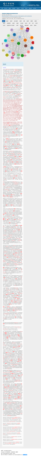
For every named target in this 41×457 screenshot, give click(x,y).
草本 (16, 371)
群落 (3, 155)
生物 (8, 354)
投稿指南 (13, 8)
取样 (3, 181)
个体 (16, 98)
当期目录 (18, 8)
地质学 (13, 23)
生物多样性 (12, 153)
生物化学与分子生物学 (10, 25)
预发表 (26, 8)
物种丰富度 (7, 69)
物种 (4, 81)
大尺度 (18, 107)
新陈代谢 (16, 347)
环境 (17, 94)
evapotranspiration (8, 118)
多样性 (14, 245)
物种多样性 (15, 107)
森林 (7, 153)
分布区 (10, 213)
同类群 (5, 391)
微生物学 (21, 25)
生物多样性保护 (11, 151)
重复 (15, 255)
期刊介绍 (5, 8)
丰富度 (18, 85)
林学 (29, 23)
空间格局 (10, 237)
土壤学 (17, 25)
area (19, 327)
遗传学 (31, 25)
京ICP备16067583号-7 (8, 450)
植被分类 (13, 155)
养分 (7, 360)
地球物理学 (9, 23)
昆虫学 (26, 23)
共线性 (8, 238)
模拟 (9, 208)
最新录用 (30, 8)
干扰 (10, 361)
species (15, 417)
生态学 (4, 25)
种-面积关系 (9, 139)
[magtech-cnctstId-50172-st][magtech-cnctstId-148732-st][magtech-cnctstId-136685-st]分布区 (12, 83)
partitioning (5, 239)
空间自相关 (14, 230)
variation (19, 238)
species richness (17, 326)
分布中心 (19, 219)
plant (4, 328)
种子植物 (5, 313)
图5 (3, 320)
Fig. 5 (4, 325)
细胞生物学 (27, 25)
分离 (17, 238)
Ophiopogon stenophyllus (7, 372)
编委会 (10, 8)
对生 (13, 106)
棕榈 (5, 402)
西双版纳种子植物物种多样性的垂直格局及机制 (10, 13)
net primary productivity (10, 117)
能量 (10, 92)
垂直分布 (19, 164)
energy (7, 95)
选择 (21, 255)
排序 (9, 255)
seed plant (6, 443)
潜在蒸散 (14, 104)
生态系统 (18, 153)
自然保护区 (10, 259)
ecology (12, 94)
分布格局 (15, 69)
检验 (8, 190)
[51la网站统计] (25, 454)
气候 (19, 72)
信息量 (16, 228)
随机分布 (8, 85)
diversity (6, 328)
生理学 (36, 23)
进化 (9, 367)
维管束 (8, 415)
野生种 (16, 158)
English (2, 10)
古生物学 (21, 23)
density (18, 417)
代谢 (20, 93)
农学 (33, 23)
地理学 (4, 23)
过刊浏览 (34, 8)
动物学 (17, 23)
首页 (2, 8)
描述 (18, 77)
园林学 (35, 25)
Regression (9, 423)
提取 (5, 179)
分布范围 (11, 123)
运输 (9, 356)
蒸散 (19, 117)
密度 (8, 138)
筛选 (16, 313)
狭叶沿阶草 (19, 371)
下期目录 (22, 8)
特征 (9, 155)
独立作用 (13, 240)
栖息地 (16, 75)
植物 (15, 123)
